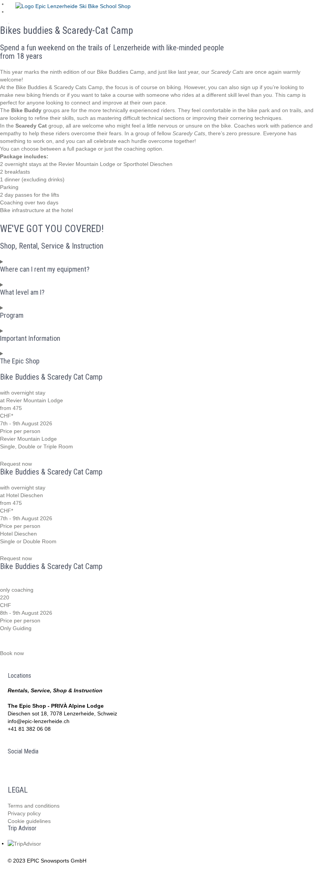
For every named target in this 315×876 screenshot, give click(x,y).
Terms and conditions (34, 806)
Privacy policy (24, 813)
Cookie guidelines (29, 821)
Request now (16, 464)
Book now (12, 653)
